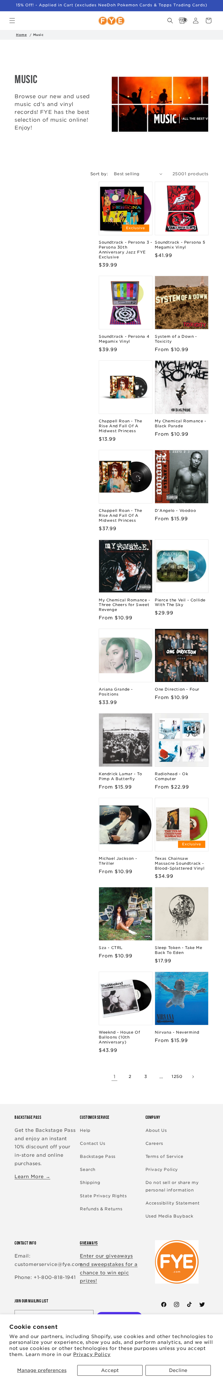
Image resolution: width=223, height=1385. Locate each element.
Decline (178, 1370)
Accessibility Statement (172, 1203)
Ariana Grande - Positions (116, 691)
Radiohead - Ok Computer (171, 776)
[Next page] (192, 1076)
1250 (177, 1076)
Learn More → (32, 1176)
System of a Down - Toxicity (176, 339)
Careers (154, 1143)
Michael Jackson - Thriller (118, 861)
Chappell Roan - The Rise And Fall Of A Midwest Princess (120, 426)
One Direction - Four (177, 689)
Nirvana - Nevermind (177, 1032)
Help (85, 1130)
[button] (12, 20)
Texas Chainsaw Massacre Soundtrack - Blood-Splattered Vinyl (179, 863)
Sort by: (99, 173)
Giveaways (89, 1242)
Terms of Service (164, 1156)
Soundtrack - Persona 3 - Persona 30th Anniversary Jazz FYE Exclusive (125, 249)
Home (21, 35)
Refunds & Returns (101, 1209)
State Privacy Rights (103, 1196)
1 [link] (115, 1076)
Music (38, 35)
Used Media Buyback (169, 1216)
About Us (156, 1130)
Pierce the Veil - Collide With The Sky (180, 602)
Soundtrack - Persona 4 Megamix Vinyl (124, 339)
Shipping (90, 1182)
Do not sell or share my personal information (172, 1186)
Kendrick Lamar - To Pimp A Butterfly (120, 776)
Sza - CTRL (111, 948)
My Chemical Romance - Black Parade (180, 423)
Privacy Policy (91, 1354)
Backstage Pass (97, 1156)
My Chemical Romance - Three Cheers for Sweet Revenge (124, 605)
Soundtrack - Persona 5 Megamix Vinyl (180, 244)
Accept (110, 1370)
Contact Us (92, 1143)
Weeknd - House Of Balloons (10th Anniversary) (119, 1037)
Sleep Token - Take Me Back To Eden (178, 950)
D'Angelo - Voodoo (175, 510)
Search (88, 1169)
